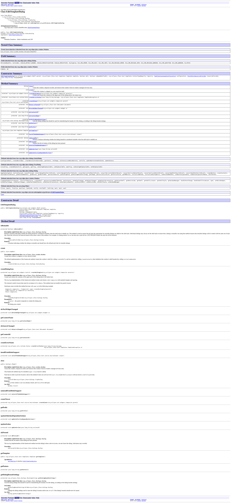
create (31, 90)
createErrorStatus (35, 97)
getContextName (34, 115)
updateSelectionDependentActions (40, 152)
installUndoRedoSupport (37, 134)
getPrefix (32, 127)
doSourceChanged (34, 104)
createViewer (33, 101)
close (31, 86)
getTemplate (33, 130)
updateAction (33, 149)
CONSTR (16, 5)
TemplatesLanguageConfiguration (165, 76)
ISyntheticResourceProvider (196, 76)
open (2, 194)
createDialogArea (35, 93)
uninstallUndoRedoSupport (37, 145)
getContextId (33, 112)
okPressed (32, 141)
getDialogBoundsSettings (37, 119)
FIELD (11, 5)
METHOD (20, 5)
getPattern (32, 123)
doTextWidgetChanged (36, 108)
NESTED (8, 5)
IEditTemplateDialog (34, 27)
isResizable (33, 138)
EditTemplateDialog (7, 76)
